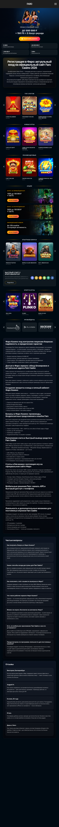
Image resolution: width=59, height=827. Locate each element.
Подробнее (10, 282)
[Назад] (4, 105)
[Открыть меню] (55, 4)
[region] (29, 108)
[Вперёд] (55, 105)
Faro (29, 4)
